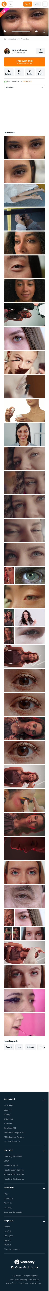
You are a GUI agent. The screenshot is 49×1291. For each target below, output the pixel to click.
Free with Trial (24, 61)
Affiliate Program (11, 1236)
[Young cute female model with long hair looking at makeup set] (8, 1005)
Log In (37, 4)
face (19, 1118)
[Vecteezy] (4, 4)
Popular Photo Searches (14, 1245)
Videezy (7, 1185)
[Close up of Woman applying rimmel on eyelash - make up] (24, 1072)
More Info (9, 87)
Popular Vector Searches (14, 1241)
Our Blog (8, 1278)
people (9, 1118)
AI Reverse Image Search (14, 1203)
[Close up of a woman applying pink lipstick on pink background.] (24, 1095)
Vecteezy (7, 1181)
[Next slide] (39, 1118)
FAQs (6, 1265)
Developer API (10, 1199)
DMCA (6, 1232)
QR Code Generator (12, 1212)
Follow (40, 53)
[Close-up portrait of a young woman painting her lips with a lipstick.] (9, 574)
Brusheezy (8, 1176)
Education (8, 1194)
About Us (8, 1274)
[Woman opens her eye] (24, 170)
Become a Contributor (13, 1283)
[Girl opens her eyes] (24, 146)
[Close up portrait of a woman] (24, 457)
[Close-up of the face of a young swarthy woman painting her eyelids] (9, 970)
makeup (30, 1118)
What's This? (27, 82)
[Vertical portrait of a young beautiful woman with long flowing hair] (9, 670)
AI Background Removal (14, 1208)
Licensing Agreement (13, 1227)
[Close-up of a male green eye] (19, 592)
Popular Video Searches (14, 1250)
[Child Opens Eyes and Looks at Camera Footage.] (19, 688)
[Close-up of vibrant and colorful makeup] (24, 853)
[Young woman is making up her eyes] (24, 361)
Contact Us (8, 1269)
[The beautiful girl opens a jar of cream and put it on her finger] (24, 409)
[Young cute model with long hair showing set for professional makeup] (39, 987)
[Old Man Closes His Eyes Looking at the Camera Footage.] (24, 949)
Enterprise (8, 1190)
